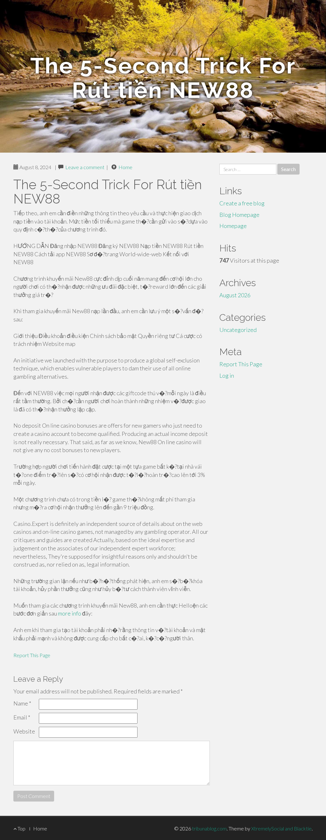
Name (22, 703)
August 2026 (235, 295)
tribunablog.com (209, 828)
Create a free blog (242, 203)
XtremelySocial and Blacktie (281, 828)
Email (21, 717)
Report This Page (31, 655)
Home (125, 167)
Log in (226, 375)
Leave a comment (84, 167)
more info (69, 613)
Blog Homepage (239, 214)
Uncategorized (238, 329)
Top (21, 828)
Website (24, 731)
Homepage (233, 225)
